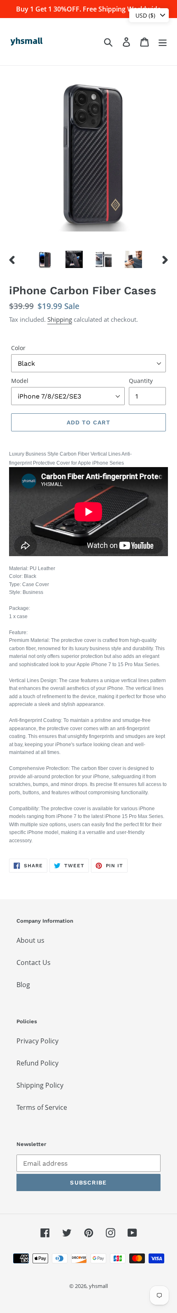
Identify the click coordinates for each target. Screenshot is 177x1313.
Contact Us (33, 962)
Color (18, 348)
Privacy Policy (37, 1040)
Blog (23, 984)
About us (30, 940)
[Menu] (163, 41)
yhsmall (98, 1286)
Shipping (59, 319)
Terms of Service (41, 1107)
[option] (44, 259)
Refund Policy (37, 1063)
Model (19, 381)
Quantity (141, 381)
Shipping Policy (39, 1085)
